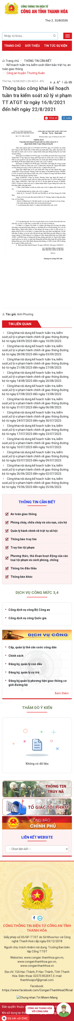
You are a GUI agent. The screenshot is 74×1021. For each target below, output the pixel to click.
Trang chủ (12, 45)
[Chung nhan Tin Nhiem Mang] (37, 997)
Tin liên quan (19, 324)
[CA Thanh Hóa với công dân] (48, 1011)
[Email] (70, 82)
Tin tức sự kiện (55, 45)
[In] (66, 82)
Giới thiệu (32, 45)
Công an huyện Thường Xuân (26, 73)
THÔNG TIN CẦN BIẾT (38, 60)
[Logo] (37, 8)
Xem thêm (62, 693)
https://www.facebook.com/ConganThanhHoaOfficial (37, 990)
